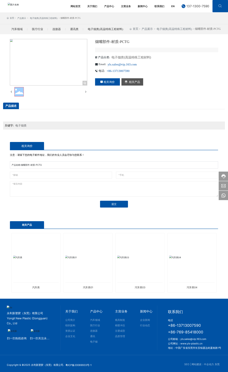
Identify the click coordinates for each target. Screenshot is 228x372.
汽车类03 (140, 287)
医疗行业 (37, 29)
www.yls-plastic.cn (191, 343)
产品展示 (21, 18)
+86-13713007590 (118, 71)
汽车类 (36, 287)
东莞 (217, 364)
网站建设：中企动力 (203, 364)
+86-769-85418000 (185, 332)
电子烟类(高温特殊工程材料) (44, 18)
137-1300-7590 (197, 6)
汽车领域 (17, 29)
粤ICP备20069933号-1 (78, 365)
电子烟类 (21, 125)
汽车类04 (192, 287)
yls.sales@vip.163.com (122, 64)
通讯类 (74, 29)
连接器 (56, 29)
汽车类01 (88, 287)
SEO (186, 364)
